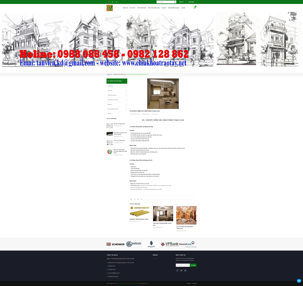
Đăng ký (181, 2)
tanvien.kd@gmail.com (114, 273)
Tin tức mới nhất (112, 118)
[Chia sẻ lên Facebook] (131, 199)
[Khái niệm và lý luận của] (110, 134)
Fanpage (155, 258)
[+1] (141, 199)
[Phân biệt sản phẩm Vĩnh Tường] (140, 211)
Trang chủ (110, 86)
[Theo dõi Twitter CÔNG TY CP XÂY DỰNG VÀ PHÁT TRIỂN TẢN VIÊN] (112, 2)
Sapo (147, 283)
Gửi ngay (193, 265)
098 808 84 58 (111, 266)
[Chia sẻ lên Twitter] (134, 199)
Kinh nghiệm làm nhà (113, 109)
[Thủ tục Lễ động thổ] (110, 142)
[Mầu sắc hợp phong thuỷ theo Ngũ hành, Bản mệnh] (110, 151)
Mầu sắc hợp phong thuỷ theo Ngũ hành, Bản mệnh (120, 151)
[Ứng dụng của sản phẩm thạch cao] (163, 213)
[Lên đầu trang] (298, 276)
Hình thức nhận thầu (113, 99)
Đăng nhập (191, 2)
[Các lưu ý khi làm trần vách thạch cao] (186, 215)
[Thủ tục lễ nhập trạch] (110, 125)
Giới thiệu (110, 90)
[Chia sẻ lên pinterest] (138, 199)
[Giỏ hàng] (195, 8)
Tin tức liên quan (135, 204)
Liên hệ (109, 113)
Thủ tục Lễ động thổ (119, 140)
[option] (140, 214)
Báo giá (109, 104)
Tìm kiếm (189, 283)
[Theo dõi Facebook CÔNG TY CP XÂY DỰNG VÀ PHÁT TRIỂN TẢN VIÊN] (108, 2)
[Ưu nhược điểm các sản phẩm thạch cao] (163, 93)
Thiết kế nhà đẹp (112, 95)
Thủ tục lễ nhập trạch (119, 123)
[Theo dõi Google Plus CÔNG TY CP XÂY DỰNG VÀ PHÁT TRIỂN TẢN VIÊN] (116, 2)
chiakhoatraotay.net (113, 276)
